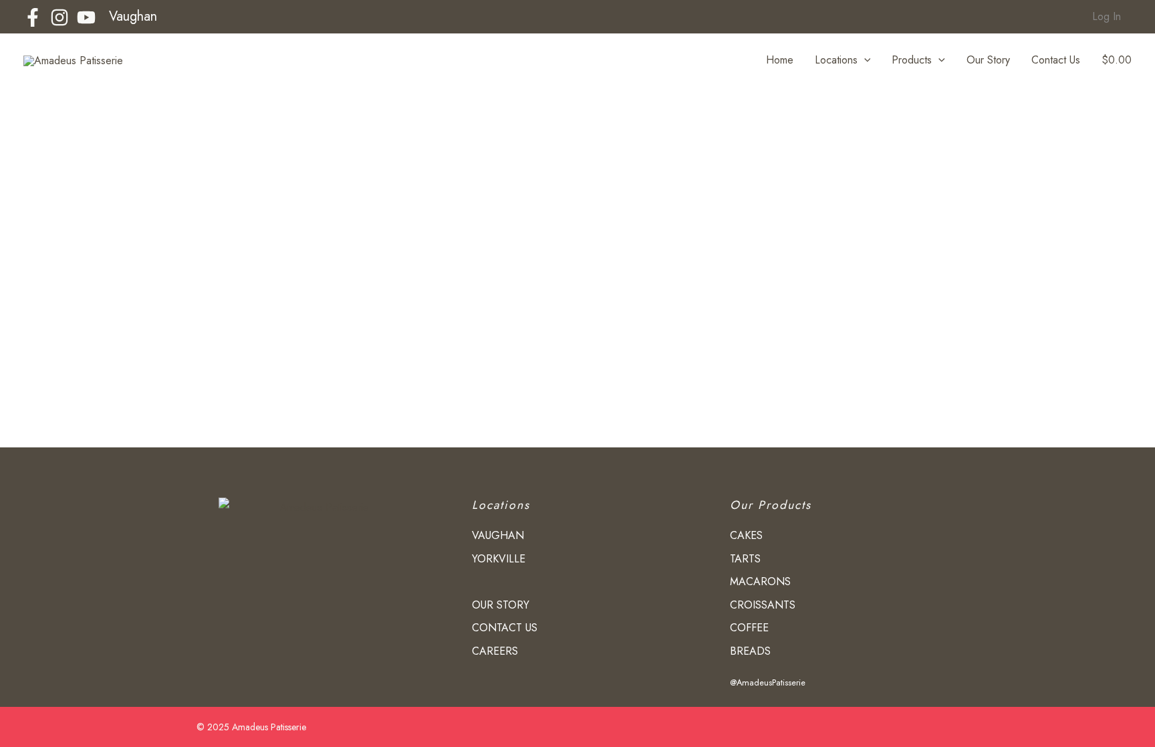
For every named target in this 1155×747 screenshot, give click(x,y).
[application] (864, 60)
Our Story (988, 60)
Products (912, 60)
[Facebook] (32, 17)
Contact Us (1055, 60)
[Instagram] (59, 17)
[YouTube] (86, 17)
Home (779, 60)
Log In (1106, 16)
